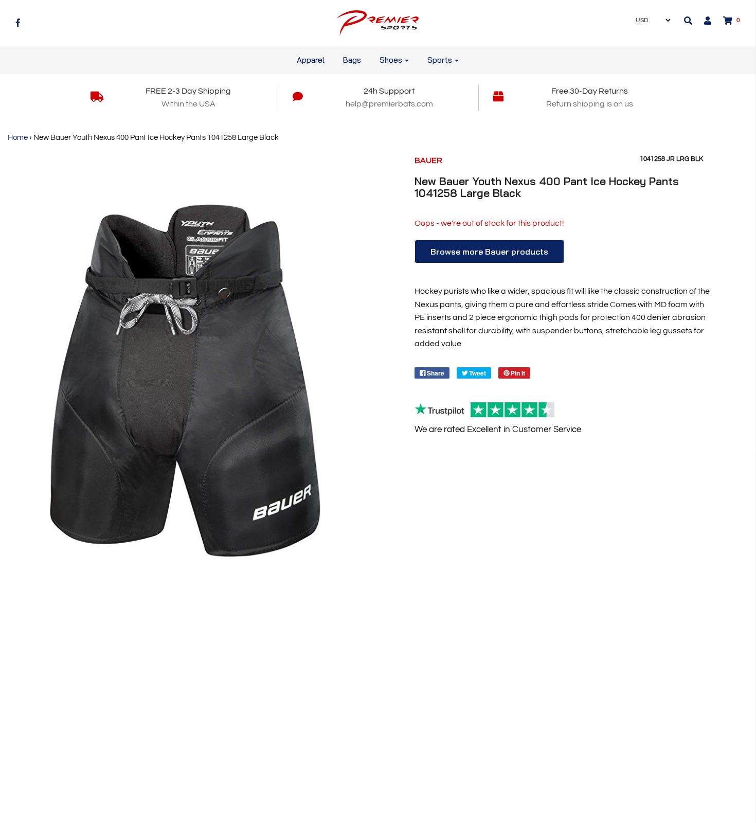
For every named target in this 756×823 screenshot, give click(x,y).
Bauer (428, 160)
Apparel (311, 60)
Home (18, 137)
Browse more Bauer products (489, 251)
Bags (352, 60)
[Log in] (702, 20)
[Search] (688, 20)
